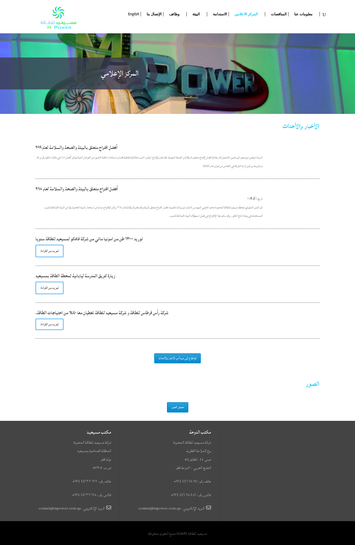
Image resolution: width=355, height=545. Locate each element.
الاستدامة (220, 14)
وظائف (174, 14)
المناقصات (279, 14)
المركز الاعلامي (246, 14)
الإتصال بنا (154, 14)
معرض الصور (177, 407)
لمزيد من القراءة (49, 251)
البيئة (196, 14)
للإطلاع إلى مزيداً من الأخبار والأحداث (177, 358)
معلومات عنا (303, 14)
